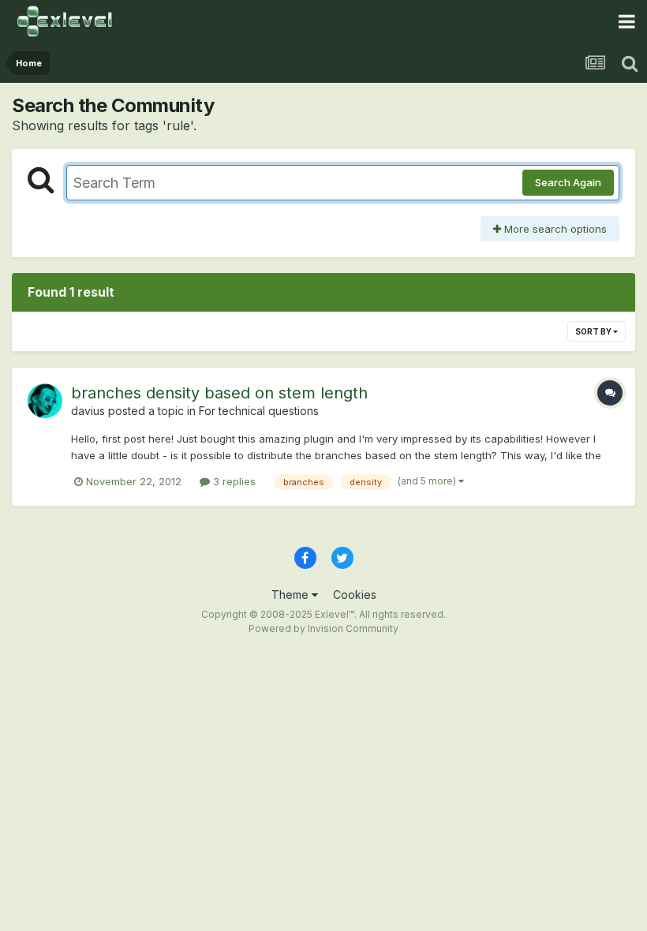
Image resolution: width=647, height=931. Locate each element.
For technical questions (259, 410)
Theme (291, 594)
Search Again (568, 182)
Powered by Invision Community (323, 628)
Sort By (594, 331)
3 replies (233, 481)
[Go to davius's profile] (45, 400)
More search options (554, 228)
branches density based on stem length (219, 392)
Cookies (354, 594)
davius (88, 410)
